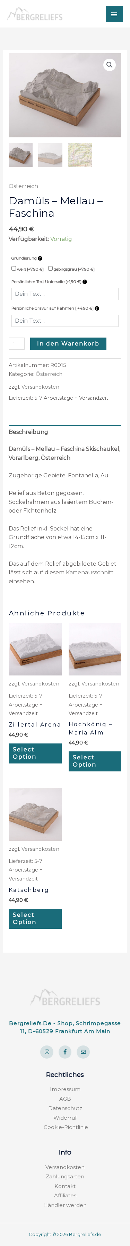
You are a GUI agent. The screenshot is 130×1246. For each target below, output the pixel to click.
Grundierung (24, 258)
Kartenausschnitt (90, 572)
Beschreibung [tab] (28, 432)
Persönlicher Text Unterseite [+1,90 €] (47, 281)
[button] (109, 65)
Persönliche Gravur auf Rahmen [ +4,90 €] (53, 308)
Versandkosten (40, 387)
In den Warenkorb (68, 343)
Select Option (24, 753)
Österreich (23, 186)
